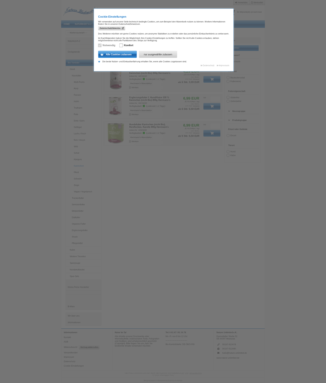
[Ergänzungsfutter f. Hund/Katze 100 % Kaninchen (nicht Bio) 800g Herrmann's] (116, 106)
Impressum (69, 357)
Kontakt (67, 337)
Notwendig (109, 45)
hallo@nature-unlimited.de (234, 353)
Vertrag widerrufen (89, 347)
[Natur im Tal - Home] (92, 10)
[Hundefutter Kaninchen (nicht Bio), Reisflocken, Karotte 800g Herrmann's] (116, 133)
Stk (204, 98)
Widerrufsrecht (70, 347)
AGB (66, 342)
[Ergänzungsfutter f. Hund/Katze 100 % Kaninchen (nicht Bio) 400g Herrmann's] (116, 80)
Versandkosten (71, 352)
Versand (196, 79)
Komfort (128, 45)
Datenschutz (69, 361)
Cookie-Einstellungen (74, 366)
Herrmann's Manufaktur (141, 83)
